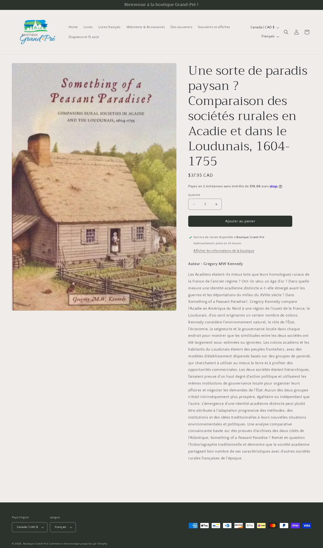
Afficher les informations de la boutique (223, 251)
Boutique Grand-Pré (35, 543)
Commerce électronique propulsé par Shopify (78, 543)
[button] (286, 32)
